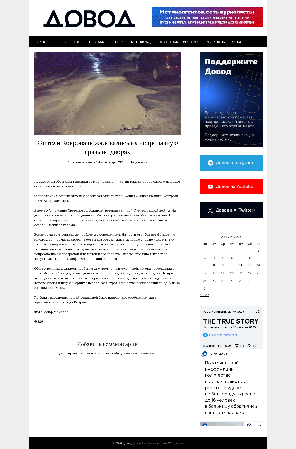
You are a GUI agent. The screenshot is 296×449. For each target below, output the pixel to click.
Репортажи (68, 42)
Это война (215, 42)
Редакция (139, 162)
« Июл (204, 295)
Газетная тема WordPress (165, 443)
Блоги (118, 42)
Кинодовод (142, 42)
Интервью (95, 42)
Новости (42, 42)
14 (240, 265)
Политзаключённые (179, 42)
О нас (237, 42)
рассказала (162, 268)
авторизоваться (144, 353)
